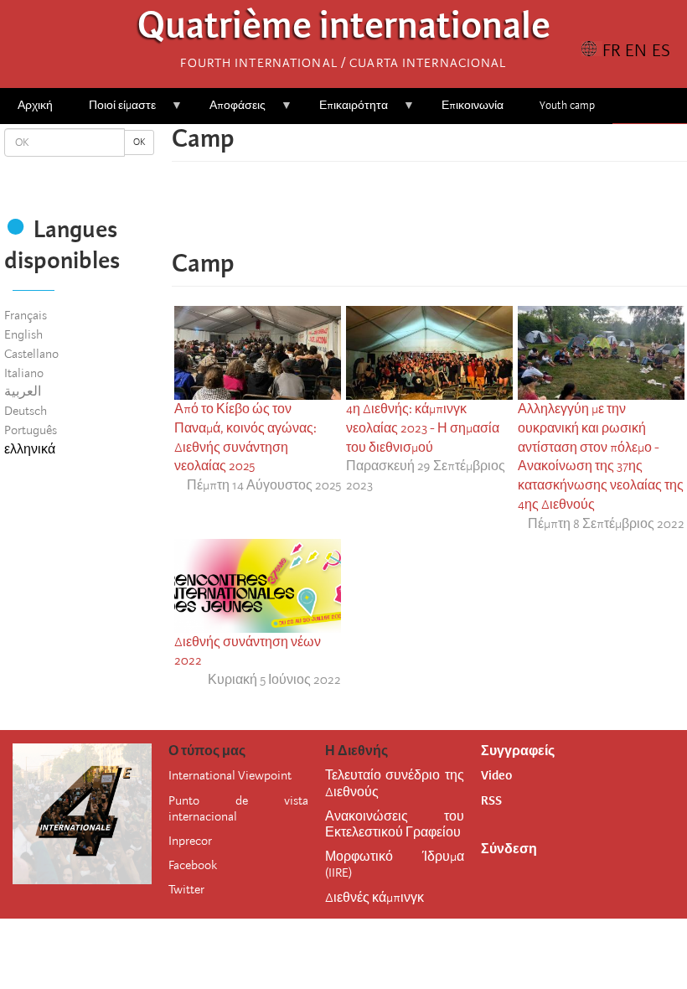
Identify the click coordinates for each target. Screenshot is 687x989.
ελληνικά (29, 449)
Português (30, 430)
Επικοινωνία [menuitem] (473, 105)
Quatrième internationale (343, 30)
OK (139, 142)
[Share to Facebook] (382, 213)
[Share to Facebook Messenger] (429, 213)
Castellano (31, 353)
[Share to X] (406, 213)
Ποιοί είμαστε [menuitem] (113, 111)
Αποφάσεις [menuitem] (229, 111)
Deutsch (25, 410)
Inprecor (190, 840)
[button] (476, 213)
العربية (22, 391)
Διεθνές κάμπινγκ (374, 897)
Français (25, 315)
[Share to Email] (453, 213)
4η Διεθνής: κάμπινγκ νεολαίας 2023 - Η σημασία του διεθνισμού (422, 428)
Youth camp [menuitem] (567, 105)
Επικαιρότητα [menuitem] (345, 111)
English (23, 334)
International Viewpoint (230, 775)
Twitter (186, 889)
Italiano (24, 373)
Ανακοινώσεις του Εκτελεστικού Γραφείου (394, 824)
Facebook (192, 864)
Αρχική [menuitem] (35, 105)
